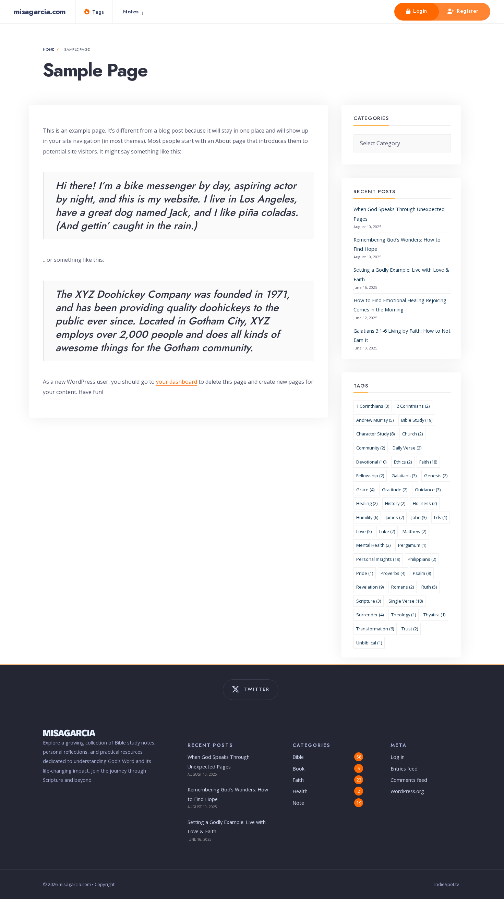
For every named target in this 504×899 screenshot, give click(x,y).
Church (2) (412, 434)
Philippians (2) (422, 559)
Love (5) (364, 531)
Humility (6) (367, 517)
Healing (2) (366, 503)
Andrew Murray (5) (375, 420)
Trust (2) (409, 629)
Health (300, 791)
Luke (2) (387, 531)
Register (467, 11)
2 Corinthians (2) (413, 406)
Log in (398, 757)
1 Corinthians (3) (372, 406)
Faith (298, 780)
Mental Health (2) (373, 545)
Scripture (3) (368, 601)
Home (48, 49)
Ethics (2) (403, 462)
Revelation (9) (370, 587)
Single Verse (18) (405, 601)
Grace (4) (365, 490)
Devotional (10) (371, 462)
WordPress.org (407, 791)
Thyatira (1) (434, 615)
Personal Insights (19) (378, 559)
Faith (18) (428, 462)
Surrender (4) (370, 615)
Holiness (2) (425, 503)
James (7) (395, 517)
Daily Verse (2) (407, 448)
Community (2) (370, 448)
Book (298, 768)
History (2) (395, 503)
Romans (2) (402, 587)
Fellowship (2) (370, 475)
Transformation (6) (375, 629)
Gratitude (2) (394, 490)
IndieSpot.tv (446, 884)
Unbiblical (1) (369, 643)
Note (298, 803)
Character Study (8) (375, 434)
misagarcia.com (40, 11)
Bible (298, 757)
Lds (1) (440, 517)
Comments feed (409, 780)
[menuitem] (135, 11)
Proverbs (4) (393, 573)
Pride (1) (364, 573)
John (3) (419, 517)
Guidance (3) (428, 490)
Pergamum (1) (412, 545)
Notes (131, 11)
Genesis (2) (435, 475)
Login (419, 11)
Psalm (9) (422, 573)
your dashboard (176, 381)
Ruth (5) (429, 587)
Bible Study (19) (416, 420)
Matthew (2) (414, 531)
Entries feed (404, 768)
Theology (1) (403, 615)
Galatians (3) (404, 475)
